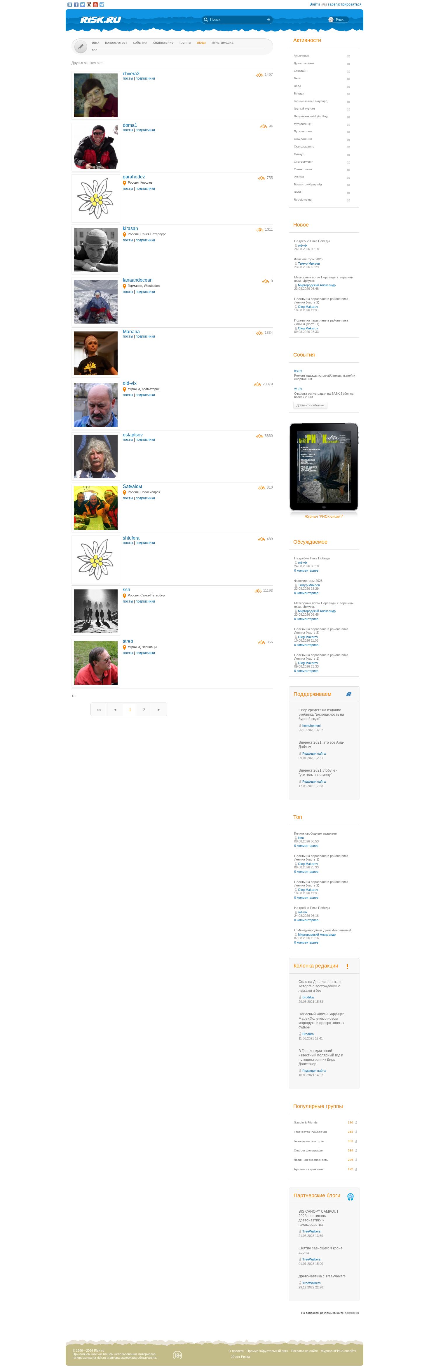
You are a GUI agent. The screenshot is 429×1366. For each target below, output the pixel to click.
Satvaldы (132, 486)
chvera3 (131, 73)
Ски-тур (299, 154)
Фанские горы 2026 (308, 259)
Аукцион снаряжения (308, 1169)
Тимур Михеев (309, 263)
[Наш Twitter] (82, 4)
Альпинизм (301, 55)
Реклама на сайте (304, 1351)
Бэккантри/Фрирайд (308, 184)
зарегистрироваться (345, 4)
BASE (298, 192)
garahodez (134, 176)
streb (128, 641)
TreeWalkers (311, 1231)
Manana (131, 331)
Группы (185, 43)
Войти (315, 4)
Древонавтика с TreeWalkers (322, 1276)
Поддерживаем (312, 694)
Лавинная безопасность (311, 1159)
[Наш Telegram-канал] (102, 4)
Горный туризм (304, 108)
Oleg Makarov (308, 306)
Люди (201, 43)
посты (128, 78)
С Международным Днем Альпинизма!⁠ (322, 930)
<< (99, 710)
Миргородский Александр (317, 285)
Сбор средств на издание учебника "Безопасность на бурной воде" (321, 714)
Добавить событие (310, 405)
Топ (297, 817)
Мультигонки (302, 123)
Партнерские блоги (317, 1195)
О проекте (236, 1351)
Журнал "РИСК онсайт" (324, 517)
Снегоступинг (303, 161)
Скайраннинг (303, 139)
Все (94, 50)
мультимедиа (222, 43)
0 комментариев (306, 570)
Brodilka (308, 997)
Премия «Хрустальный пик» (267, 1351)
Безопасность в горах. (309, 1141)
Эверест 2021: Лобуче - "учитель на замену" (318, 772)
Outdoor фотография (308, 1150)
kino (301, 838)
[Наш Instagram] (89, 4)
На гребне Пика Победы (312, 241)
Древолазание (304, 63)
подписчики (145, 78)
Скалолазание (304, 146)
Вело (297, 78)
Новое (301, 225)
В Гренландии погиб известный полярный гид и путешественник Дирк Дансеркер (321, 1057)
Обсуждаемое (310, 542)
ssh (126, 589)
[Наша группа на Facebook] (76, 4)
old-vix (130, 383)
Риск (95, 43)
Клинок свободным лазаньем (315, 833)
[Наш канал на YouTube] (95, 4)
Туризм (299, 176)
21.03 (298, 389)
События (140, 43)
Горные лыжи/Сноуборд (310, 101)
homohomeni (311, 725)
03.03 (298, 371)
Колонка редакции (316, 966)
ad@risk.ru (352, 1312)
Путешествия (303, 131)
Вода (297, 85)
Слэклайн (300, 70)
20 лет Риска (240, 1356)
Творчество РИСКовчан (310, 1131)
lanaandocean (138, 280)
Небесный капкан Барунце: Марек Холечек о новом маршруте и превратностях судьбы (321, 1020)
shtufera (131, 537)
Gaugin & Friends (306, 1122)
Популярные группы (318, 1106)
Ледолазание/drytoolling (311, 116)
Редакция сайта (314, 753)
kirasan (130, 228)
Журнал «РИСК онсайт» (338, 1351)
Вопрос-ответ (116, 43)
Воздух (299, 93)
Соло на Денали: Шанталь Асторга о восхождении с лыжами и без (320, 986)
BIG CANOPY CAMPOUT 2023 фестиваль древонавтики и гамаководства (319, 1218)
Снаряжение (163, 43)
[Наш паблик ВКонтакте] (69, 4)
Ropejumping (303, 199)
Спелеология (303, 169)
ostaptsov (133, 434)
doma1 (130, 125)
